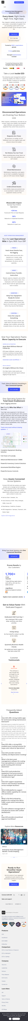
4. (13, 762)
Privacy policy (16, 1018)
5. (12, 773)
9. (13, 809)
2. (14, 745)
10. (12, 817)
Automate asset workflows (11, 360)
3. (14, 753)
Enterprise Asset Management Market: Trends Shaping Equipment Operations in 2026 (12, 851)
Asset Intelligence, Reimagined (12, 912)
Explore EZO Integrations (8, 515)
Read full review (15, 692)
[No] (26, 1016)
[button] (14, 99)
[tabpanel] (14, 427)
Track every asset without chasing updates (11, 428)
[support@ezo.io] (9, 901)
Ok (10, 1018)
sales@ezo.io (18, 904)
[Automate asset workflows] (20, 359)
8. (13, 800)
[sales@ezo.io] (18, 901)
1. (14, 719)
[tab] (14, 404)
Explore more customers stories (13, 597)
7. (14, 791)
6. (13, 782)
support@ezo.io (9, 904)
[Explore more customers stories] (24, 597)
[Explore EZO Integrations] (15, 515)
